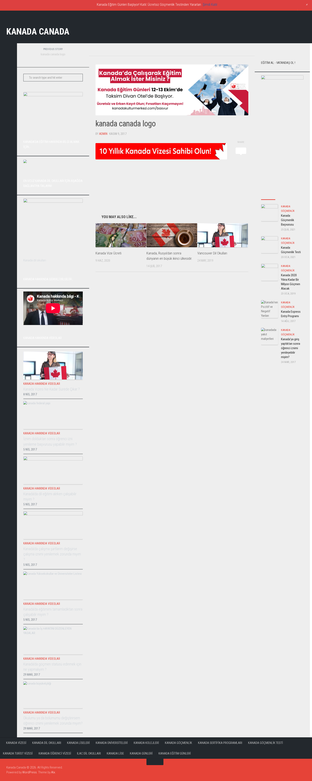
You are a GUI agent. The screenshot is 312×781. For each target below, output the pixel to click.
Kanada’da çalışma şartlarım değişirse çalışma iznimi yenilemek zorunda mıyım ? (52, 554)
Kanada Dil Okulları (46, 743)
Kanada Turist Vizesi (18, 753)
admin (103, 133)
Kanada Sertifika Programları (220, 743)
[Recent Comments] (296, 195)
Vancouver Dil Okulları (212, 253)
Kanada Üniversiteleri (112, 743)
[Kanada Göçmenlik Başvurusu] (269, 212)
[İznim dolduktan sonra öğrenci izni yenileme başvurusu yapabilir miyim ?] (53, 415)
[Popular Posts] (282, 195)
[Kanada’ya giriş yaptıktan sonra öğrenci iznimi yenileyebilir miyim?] (269, 336)
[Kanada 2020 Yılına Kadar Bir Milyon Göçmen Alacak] (269, 272)
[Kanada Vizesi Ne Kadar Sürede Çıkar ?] (53, 365)
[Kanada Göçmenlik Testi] (269, 244)
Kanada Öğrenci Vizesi (55, 753)
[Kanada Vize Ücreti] (121, 235)
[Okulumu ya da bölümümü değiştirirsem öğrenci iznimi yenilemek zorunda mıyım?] (53, 694)
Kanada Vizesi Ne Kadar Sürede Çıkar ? (51, 389)
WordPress (29, 772)
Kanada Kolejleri (146, 743)
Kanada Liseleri (78, 743)
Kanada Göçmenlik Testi (265, 743)
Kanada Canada (37, 31)
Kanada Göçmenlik (178, 743)
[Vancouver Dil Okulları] (222, 235)
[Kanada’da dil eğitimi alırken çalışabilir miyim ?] (53, 470)
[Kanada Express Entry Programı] (269, 309)
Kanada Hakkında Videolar (41, 383)
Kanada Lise (115, 753)
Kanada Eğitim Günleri (175, 753)
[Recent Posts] (268, 195)
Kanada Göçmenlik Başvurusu (287, 220)
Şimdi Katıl (210, 4)
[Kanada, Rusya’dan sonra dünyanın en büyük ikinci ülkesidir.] (171, 235)
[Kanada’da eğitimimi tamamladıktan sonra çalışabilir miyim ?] (53, 586)
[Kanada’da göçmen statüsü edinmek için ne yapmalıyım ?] (53, 640)
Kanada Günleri (141, 753)
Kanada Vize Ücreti (108, 253)
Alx (53, 772)
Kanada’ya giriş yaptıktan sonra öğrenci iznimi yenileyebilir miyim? (290, 348)
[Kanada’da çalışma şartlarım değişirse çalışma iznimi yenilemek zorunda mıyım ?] (53, 525)
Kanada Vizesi (16, 743)
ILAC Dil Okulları (89, 753)
